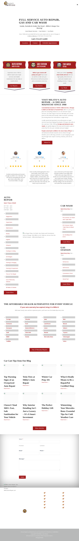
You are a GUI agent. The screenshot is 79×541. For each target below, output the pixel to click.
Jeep (45, 319)
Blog (48, 508)
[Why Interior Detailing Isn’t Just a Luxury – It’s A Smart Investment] (30, 398)
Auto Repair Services (31, 31)
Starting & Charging (11, 262)
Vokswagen (66, 337)
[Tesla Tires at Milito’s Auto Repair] (30, 369)
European (9, 328)
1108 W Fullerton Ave (29, 516)
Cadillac (8, 341)
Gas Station (42, 31)
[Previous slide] (6, 168)
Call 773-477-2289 (39, 39)
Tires (67, 505)
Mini (64, 319)
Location (50, 505)
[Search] (67, 4)
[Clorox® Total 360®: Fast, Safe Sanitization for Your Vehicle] (11, 398)
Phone (42, 450)
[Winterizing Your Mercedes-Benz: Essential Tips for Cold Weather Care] (68, 398)
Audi (7, 332)
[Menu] (71, 4)
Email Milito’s (27, 504)
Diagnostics (9, 216)
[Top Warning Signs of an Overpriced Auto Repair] (11, 369)
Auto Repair (51, 493)
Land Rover (47, 323)
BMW (7, 337)
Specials (50, 502)
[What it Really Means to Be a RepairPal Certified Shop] (68, 369)
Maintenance (9, 228)
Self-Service (66, 267)
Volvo (64, 341)
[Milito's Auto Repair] (9, 4)
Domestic (9, 323)
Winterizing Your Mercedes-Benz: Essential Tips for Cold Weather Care (68, 411)
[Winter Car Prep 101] (49, 369)
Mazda (46, 332)
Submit (22, 477)
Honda (27, 337)
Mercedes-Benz (48, 337)
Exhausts (8, 245)
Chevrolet (28, 332)
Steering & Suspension (12, 268)
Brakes (8, 233)
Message (22, 459)
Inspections (9, 222)
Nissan (65, 323)
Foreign (8, 319)
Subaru (65, 328)
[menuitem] (67, 4)
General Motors (29, 328)
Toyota (65, 332)
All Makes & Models (11, 287)
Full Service (66, 262)
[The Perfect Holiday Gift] (49, 398)
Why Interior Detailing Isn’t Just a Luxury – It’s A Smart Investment (29, 411)
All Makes (69, 508)
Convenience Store (68, 273)
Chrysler (27, 319)
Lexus (45, 328)
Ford (26, 323)
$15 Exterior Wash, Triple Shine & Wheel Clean (68, 227)
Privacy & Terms (39, 537)
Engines (8, 239)
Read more (7, 388)
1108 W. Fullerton (32, 36)
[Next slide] (73, 168)
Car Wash (50, 31)
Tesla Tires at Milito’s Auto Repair (29, 380)
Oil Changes (9, 256)
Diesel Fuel (66, 279)
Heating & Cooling (11, 251)
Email (21, 450)
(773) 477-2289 (29, 496)
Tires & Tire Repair (11, 274)
